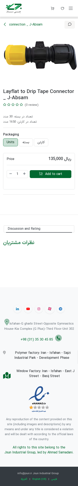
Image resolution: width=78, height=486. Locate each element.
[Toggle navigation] (71, 8)
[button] (69, 25)
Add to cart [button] (53, 174)
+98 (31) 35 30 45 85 (38, 339)
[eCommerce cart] (52, 8)
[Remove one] (10, 174)
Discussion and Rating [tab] (24, 228)
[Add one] (24, 174)
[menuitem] (24, 479)
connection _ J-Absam (25, 24)
